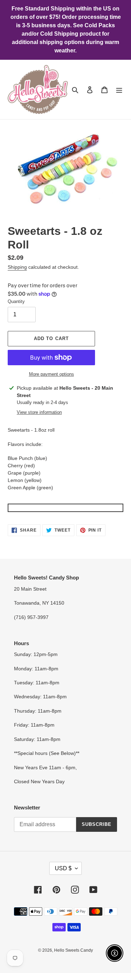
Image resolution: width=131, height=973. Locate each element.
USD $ (63, 868)
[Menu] (119, 89)
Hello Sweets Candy (73, 950)
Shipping (17, 267)
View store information (39, 412)
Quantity (16, 301)
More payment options (51, 374)
